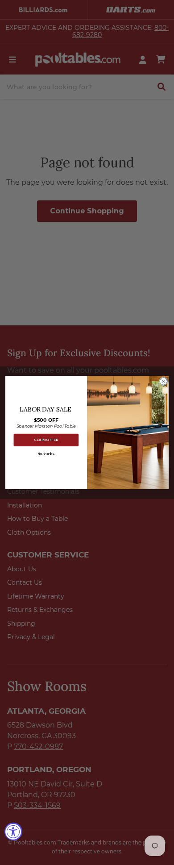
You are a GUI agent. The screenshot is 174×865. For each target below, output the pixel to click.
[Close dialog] (163, 381)
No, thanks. (46, 453)
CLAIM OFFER (46, 440)
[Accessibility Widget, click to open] (13, 831)
